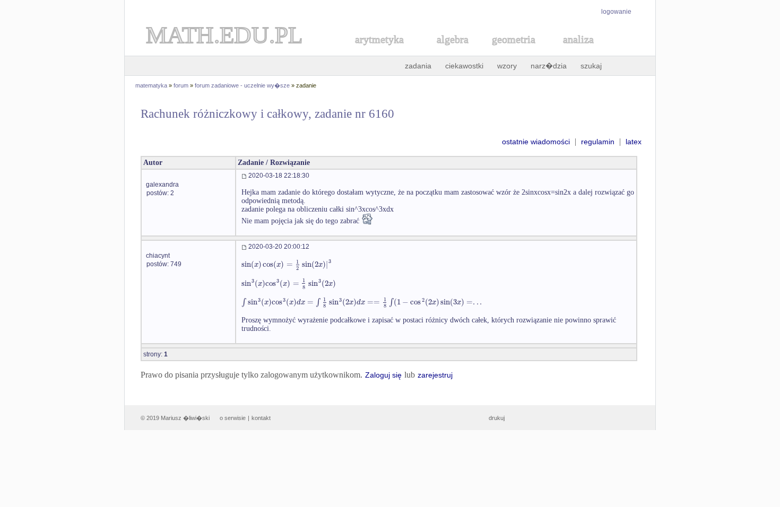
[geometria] (510, 51)
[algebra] (447, 51)
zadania (418, 66)
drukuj (497, 418)
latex (634, 141)
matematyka (151, 85)
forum (181, 85)
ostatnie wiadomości (536, 141)
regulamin (597, 141)
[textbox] (286, 264)
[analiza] (579, 51)
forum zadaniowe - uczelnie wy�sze (242, 85)
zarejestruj (435, 375)
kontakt (261, 418)
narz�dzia (549, 66)
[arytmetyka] (379, 51)
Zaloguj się (383, 375)
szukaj (591, 66)
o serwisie (233, 418)
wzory (507, 66)
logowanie (616, 11)
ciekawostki (464, 66)
